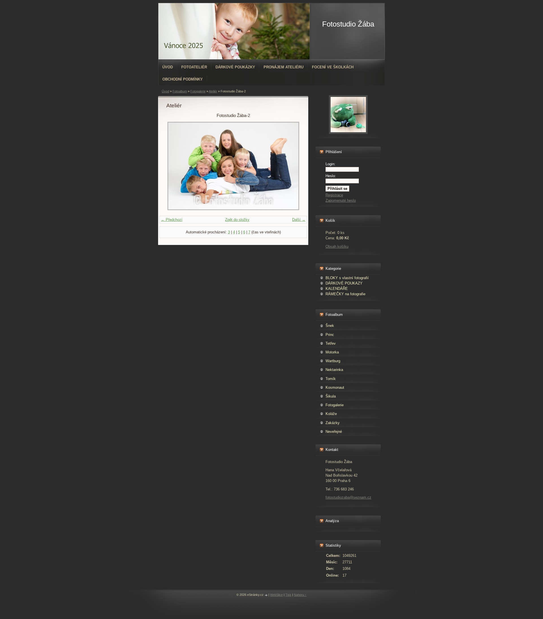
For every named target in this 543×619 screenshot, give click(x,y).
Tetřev (331, 343)
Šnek (330, 325)
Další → (298, 220)
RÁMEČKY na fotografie (345, 294)
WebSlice (276, 594)
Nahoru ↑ (300, 594)
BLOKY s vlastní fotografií (347, 278)
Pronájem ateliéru (283, 67)
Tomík (331, 379)
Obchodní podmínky (182, 79)
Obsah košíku (337, 246)
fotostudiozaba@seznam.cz (348, 497)
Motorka (332, 352)
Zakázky (333, 423)
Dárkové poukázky (235, 67)
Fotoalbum (180, 91)
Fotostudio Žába (348, 24)
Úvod (167, 67)
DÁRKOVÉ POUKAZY (344, 283)
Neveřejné (334, 431)
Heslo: (331, 176)
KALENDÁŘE (337, 288)
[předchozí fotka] (175, 166)
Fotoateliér (194, 67)
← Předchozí (171, 220)
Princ (330, 335)
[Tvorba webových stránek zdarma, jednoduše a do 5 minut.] (266, 595)
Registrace (334, 195)
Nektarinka (334, 370)
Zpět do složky (237, 220)
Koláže (331, 414)
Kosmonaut (335, 387)
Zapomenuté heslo (341, 200)
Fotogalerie (198, 91)
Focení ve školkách (333, 67)
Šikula (331, 396)
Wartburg (333, 361)
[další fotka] (291, 166)
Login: (330, 164)
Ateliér (213, 91)
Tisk (288, 594)
